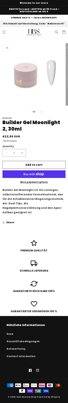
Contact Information (21, 356)
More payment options (34, 182)
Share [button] (10, 222)
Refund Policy (16, 348)
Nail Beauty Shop (26, 397)
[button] (4, 32)
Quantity (8, 146)
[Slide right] (41, 111)
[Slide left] (26, 111)
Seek (10, 334)
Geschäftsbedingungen (23, 341)
